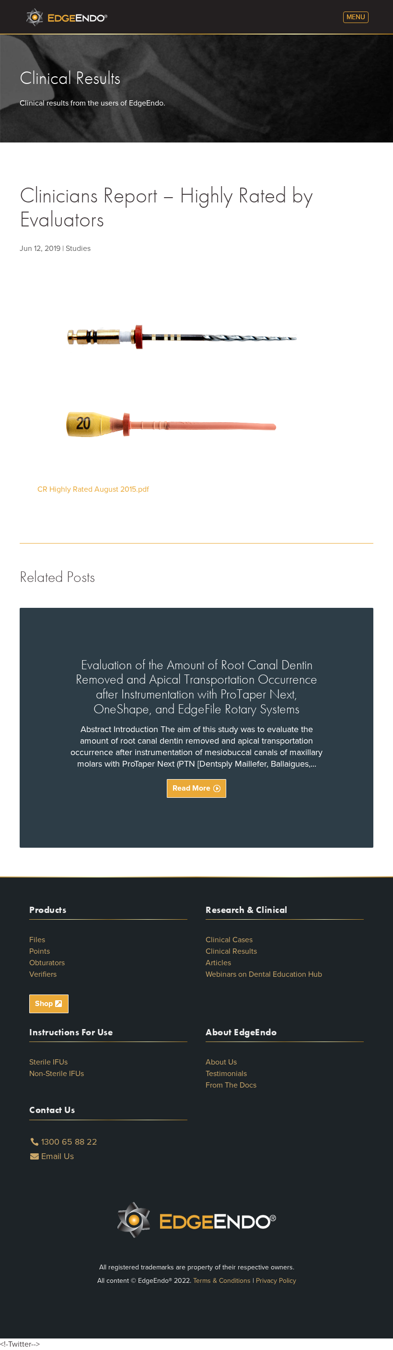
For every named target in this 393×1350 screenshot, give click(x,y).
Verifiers (43, 974)
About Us (221, 1062)
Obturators (47, 963)
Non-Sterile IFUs (56, 1073)
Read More (191, 788)
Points (39, 951)
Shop (44, 1003)
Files (37, 940)
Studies (78, 248)
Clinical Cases (229, 940)
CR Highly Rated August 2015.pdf (93, 489)
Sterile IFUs (48, 1062)
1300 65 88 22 (69, 1142)
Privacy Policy (276, 1281)
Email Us (57, 1156)
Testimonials (226, 1073)
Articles (218, 963)
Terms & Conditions (222, 1281)
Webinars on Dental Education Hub (264, 974)
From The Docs (231, 1085)
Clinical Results (231, 951)
